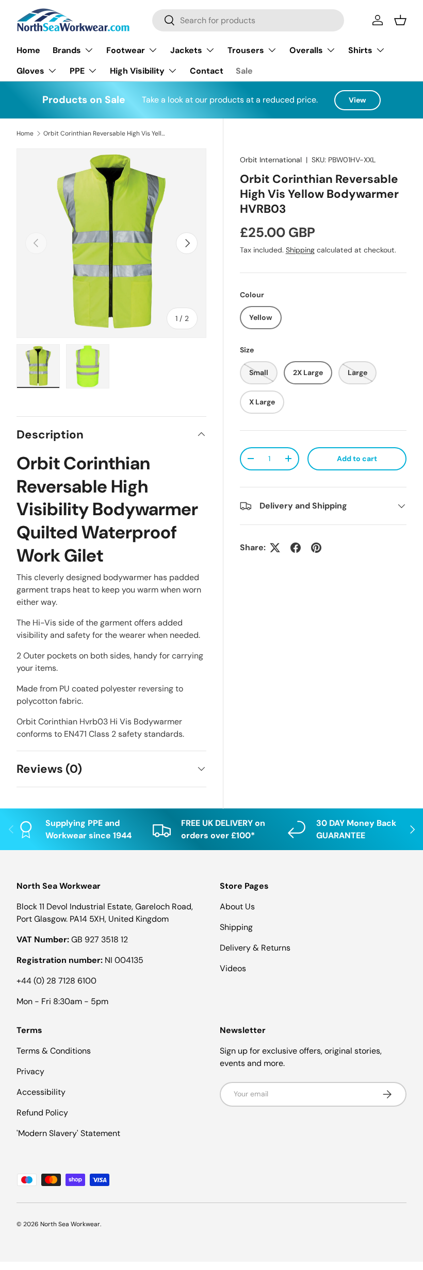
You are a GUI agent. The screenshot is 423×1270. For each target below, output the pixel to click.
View (357, 100)
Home (28, 50)
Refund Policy (42, 1112)
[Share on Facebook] (295, 547)
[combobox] (248, 20)
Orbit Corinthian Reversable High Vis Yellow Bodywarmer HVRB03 (105, 133)
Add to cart (357, 458)
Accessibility (41, 1092)
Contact (206, 70)
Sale (244, 70)
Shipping (300, 250)
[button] (400, 20)
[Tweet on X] (275, 547)
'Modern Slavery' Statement (68, 1133)
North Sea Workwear (70, 1224)
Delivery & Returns (255, 947)
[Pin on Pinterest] (316, 547)
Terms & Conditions (54, 1050)
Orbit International (271, 159)
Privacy (30, 1071)
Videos (233, 968)
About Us (237, 906)
